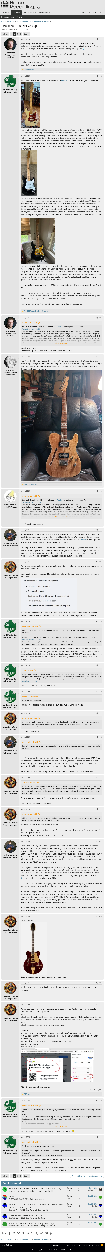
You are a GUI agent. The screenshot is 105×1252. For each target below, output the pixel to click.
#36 (100, 916)
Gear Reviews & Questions (35, 1210)
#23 (100, 318)
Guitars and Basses (37, 1199)
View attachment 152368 (31, 639)
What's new (28, 12)
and (36, 311)
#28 (100, 621)
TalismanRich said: (29, 782)
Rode (23, 878)
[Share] (97, 39)
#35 (100, 841)
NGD (11, 1196)
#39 (100, 1101)
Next (25, 34)
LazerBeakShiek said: (30, 626)
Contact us (57, 1245)
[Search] (101, 12)
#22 (100, 76)
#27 (100, 562)
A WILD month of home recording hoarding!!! (32, 1223)
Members (43, 12)
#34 (100, 809)
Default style (8, 1245)
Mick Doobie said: (29, 696)
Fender (64, 80)
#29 (100, 665)
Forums (16, 12)
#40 (100, 1137)
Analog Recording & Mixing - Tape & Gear (40, 1226)
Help (91, 1245)
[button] (35, 12)
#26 (100, 530)
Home (6, 12)
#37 (100, 983)
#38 (100, 1004)
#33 (100, 777)
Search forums (16, 17)
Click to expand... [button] (61, 343)
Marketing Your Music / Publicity (38, 1191)
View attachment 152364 (31, 329)
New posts (5, 17)
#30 (100, 691)
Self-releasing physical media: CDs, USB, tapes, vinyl (35, 1188)
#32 (100, 737)
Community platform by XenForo (52, 1250)
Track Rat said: (27, 670)
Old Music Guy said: (29, 323)
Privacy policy (82, 1245)
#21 (100, 39)
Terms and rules (69, 1245)
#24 (100, 357)
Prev (6, 34)
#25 (100, 491)
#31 (100, 713)
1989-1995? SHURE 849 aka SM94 (26, 1215)
